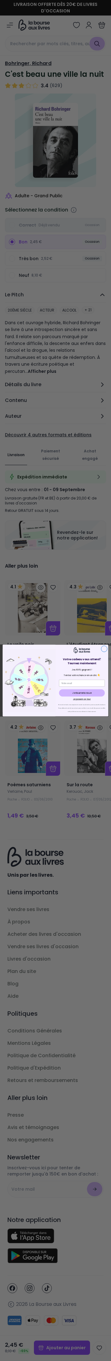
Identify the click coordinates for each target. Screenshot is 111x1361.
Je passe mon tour (82, 699)
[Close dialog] (104, 649)
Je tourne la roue (81, 692)
